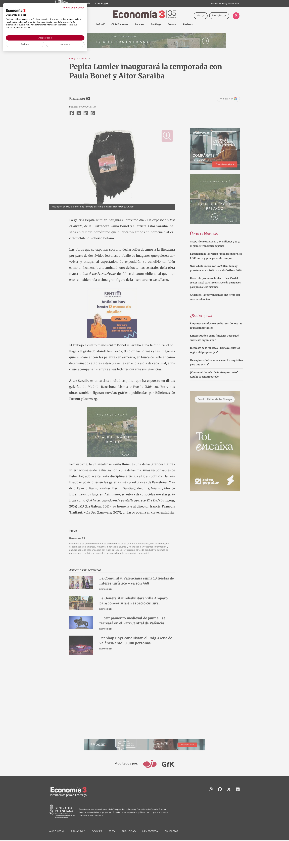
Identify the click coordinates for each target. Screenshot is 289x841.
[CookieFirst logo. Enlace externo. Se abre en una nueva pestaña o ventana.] (16, 10)
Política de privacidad (73, 7)
